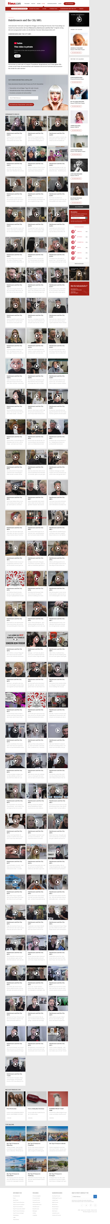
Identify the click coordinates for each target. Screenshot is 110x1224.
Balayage (35, 1211)
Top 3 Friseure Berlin (18, 1206)
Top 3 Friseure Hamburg (18, 1211)
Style (43, 3)
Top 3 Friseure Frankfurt (18, 1204)
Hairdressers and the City (68, 8)
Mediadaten (16, 1215)
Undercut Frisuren (56, 1215)
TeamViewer (16, 1219)
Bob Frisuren (55, 1202)
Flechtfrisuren (36, 1206)
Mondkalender (52, 3)
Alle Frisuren (79, 206)
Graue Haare (55, 1208)
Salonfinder (69, 3)
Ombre (34, 1213)
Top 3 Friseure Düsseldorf (19, 1208)
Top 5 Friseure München (18, 1202)
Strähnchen (54, 1204)
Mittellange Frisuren (57, 1198)
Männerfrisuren (36, 1202)
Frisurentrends (36, 1198)
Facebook (82, 1205)
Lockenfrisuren (55, 1213)
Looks (44, 8)
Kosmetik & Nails (34, 8)
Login (14, 1217)
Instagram (95, 1205)
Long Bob (35, 1215)
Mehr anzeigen (79, 263)
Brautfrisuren (36, 1208)
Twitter (86, 1205)
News (14, 1198)
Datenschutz (80, 221)
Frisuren (27, 3)
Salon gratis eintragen (19, 8)
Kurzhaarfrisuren (56, 1196)
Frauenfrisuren (36, 1200)
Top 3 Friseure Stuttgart (18, 1213)
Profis (33, 3)
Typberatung (53, 8)
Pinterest (90, 1205)
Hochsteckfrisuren (37, 1204)
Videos (81, 8)
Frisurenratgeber (37, 1196)
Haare (39, 3)
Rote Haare (54, 1211)
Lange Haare (55, 1200)
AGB (79, 1210)
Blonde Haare (55, 1206)
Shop (59, 3)
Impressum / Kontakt (85, 1210)
